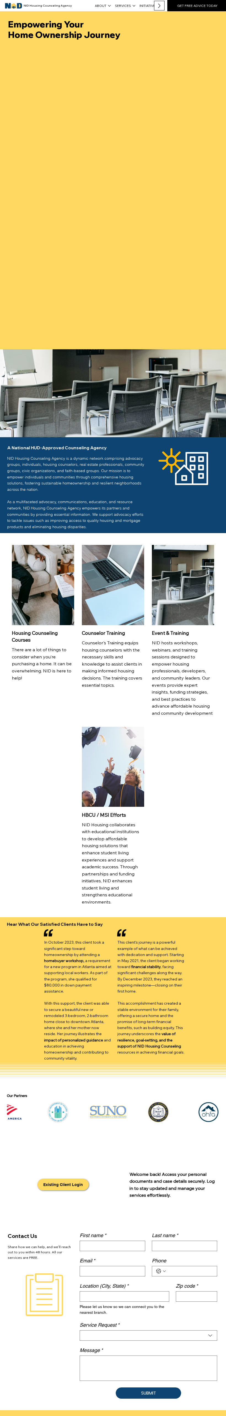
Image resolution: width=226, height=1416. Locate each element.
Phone (159, 1260)
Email (87, 1260)
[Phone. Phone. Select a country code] (160, 1271)
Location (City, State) (104, 1286)
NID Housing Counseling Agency (48, 5)
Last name (165, 1235)
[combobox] (148, 1335)
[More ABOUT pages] (109, 5)
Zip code (187, 1286)
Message (91, 1350)
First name (93, 1235)
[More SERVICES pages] (134, 5)
